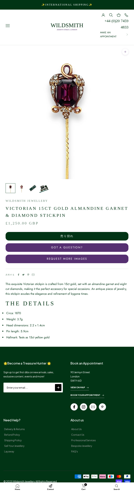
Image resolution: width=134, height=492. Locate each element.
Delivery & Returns (14, 429)
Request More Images (67, 259)
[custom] (83, 407)
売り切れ (67, 236)
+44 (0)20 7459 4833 (116, 24)
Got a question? (67, 247)
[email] (93, 407)
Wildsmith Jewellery (27, 200)
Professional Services (83, 440)
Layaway (9, 451)
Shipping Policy (13, 440)
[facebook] (74, 407)
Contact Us (77, 434)
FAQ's (74, 451)
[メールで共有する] (33, 274)
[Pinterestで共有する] (28, 274)
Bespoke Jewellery (81, 445)
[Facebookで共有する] (18, 274)
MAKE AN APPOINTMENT (108, 34)
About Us (76, 429)
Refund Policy (12, 434)
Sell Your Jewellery (14, 445)
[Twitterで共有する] (23, 274)
